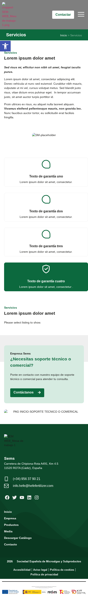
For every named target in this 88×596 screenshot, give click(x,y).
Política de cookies (62, 569)
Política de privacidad (44, 574)
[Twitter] (14, 497)
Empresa (10, 518)
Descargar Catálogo (18, 538)
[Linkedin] (29, 497)
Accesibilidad (21, 569)
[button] (5, 46)
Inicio (63, 35)
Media (8, 531)
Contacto (10, 544)
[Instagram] (36, 497)
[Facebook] (7, 497)
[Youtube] (22, 497)
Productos (11, 524)
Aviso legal (40, 569)
